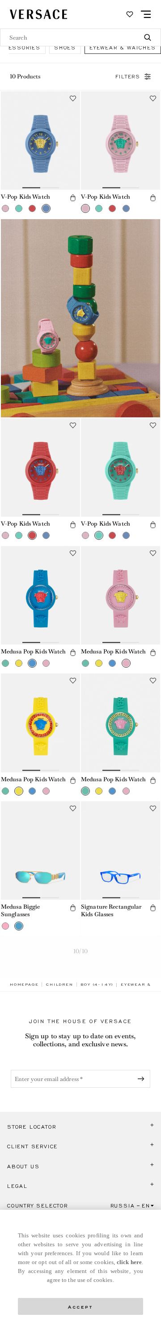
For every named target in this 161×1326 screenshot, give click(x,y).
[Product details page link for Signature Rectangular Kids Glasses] (120, 850)
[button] (5, 208)
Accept (80, 1306)
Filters (127, 76)
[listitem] (65, 47)
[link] (24, 984)
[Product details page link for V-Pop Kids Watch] (40, 140)
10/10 (80, 951)
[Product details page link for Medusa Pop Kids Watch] (40, 595)
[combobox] (80, 37)
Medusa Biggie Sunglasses (20, 910)
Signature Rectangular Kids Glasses (111, 910)
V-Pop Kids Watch (25, 196)
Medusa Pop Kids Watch (33, 651)
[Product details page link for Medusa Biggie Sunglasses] (40, 850)
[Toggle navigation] (145, 14)
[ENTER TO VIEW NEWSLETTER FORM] (142, 1079)
